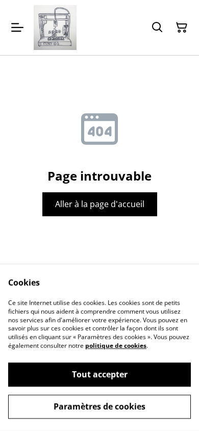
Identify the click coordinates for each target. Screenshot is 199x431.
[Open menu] (17, 27)
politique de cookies (115, 345)
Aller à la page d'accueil (99, 204)
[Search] (157, 27)
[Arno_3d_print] (55, 27)
